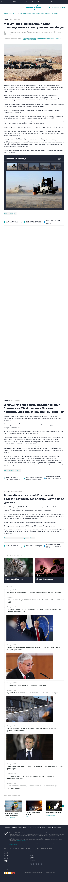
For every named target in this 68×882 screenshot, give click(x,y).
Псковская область (9, 538)
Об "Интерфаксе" (17, 2)
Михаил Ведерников (23, 538)
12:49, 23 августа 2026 (16, 491)
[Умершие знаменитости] (54, 810)
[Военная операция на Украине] (34, 810)
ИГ (15, 213)
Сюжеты (52, 13)
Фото (56, 13)
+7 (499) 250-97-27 (13, 844)
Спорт (28, 13)
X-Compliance (7, 857)
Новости (47, 13)
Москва (38, 13)
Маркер (6, 860)
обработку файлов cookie (22, 840)
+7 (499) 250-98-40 (49, 843)
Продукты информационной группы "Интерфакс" (28, 848)
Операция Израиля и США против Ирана (12, 814)
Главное (6, 13)
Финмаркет (47, 2)
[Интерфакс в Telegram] (34, 864)
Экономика (22, 13)
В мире (17, 13)
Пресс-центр (27, 828)
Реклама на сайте (45, 828)
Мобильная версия (6, 2)
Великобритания (9, 470)
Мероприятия (56, 828)
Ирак (5, 213)
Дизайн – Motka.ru (50, 872)
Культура (32, 13)
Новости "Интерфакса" (35, 854)
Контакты (7, 828)
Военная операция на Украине (33, 813)
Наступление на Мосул (16, 159)
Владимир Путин (9, 315)
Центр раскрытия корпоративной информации (38, 859)
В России (11, 13)
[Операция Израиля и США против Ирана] (13, 811)
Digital (42, 13)
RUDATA (32, 857)
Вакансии (36, 828)
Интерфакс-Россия (37, 2)
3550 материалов (10, 817)
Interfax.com (27, 2)
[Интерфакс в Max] (41, 864)
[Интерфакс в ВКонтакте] (36, 864)
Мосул (11, 213)
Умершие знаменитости (53, 813)
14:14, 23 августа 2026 (16, 400)
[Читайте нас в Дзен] (31, 864)
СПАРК (6, 855)
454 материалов (50, 815)
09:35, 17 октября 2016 (14, 19)
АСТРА (6, 861)
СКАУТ (6, 858)
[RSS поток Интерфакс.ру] (39, 864)
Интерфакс (34, 7)
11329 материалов (31, 817)
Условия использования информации (34, 872)
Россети (32, 538)
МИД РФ (18, 470)
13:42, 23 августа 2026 (16, 235)
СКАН (31, 855)
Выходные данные (29, 874)
